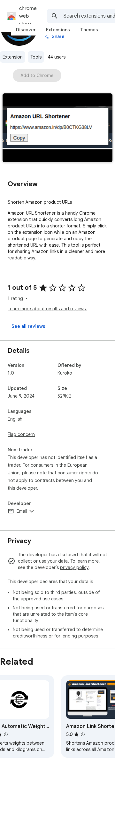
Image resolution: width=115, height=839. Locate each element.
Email (22, 511)
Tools (36, 57)
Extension (13, 57)
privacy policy (74, 567)
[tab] (26, 30)
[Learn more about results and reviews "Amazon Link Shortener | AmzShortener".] (82, 734)
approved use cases (42, 599)
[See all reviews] (28, 326)
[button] (57, 128)
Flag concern (21, 434)
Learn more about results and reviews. (47, 309)
